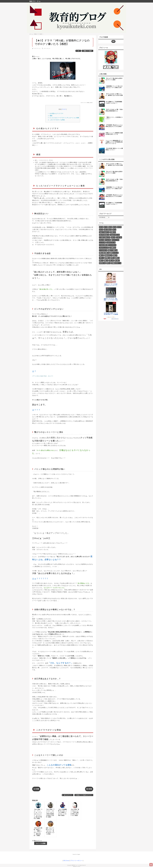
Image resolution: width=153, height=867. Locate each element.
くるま (118, 237)
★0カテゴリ (68, 795)
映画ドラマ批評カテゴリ (84, 795)
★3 (114, 227)
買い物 (116, 260)
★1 (105, 227)
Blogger (78, 854)
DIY (113, 229)
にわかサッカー (110, 242)
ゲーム (38, 1)
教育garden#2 (108, 255)
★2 (109, 227)
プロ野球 (112, 247)
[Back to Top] (151, 864)
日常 (110, 260)
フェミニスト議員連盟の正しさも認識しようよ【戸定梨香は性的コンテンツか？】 (114, 142)
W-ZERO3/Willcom (103, 237)
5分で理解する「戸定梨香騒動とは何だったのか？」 (114, 102)
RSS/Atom (66, 860)
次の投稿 (36, 789)
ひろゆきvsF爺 (102, 245)
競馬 (100, 255)
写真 (112, 257)
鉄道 (105, 260)
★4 (118, 227)
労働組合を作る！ (115, 263)
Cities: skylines (107, 229)
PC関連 (111, 232)
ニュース (101, 242)
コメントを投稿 (40, 843)
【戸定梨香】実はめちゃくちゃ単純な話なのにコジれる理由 (114, 125)
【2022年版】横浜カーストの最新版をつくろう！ (114, 149)
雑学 (114, 255)
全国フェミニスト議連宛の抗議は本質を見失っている (114, 133)
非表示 (64, 109)
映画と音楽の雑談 (103, 252)
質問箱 (106, 257)
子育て (100, 257)
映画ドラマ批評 (88, 50)
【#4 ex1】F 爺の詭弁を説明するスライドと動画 (114, 79)
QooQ (79, 866)
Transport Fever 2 (114, 234)
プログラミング (102, 247)
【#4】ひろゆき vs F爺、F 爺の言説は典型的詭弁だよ (114, 110)
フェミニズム (111, 245)
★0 (78, 50)
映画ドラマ (32, 1)
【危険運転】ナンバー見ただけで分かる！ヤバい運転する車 (114, 86)
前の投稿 (89, 789)
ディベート (114, 240)
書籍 (117, 257)
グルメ (100, 240)
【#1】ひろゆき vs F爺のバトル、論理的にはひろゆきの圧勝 (114, 94)
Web (112, 237)
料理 (108, 263)
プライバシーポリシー (76, 860)
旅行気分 (101, 263)
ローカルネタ (102, 250)
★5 (100, 229)
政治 (100, 260)
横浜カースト (114, 252)
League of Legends (103, 232)
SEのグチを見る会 (103, 234)
